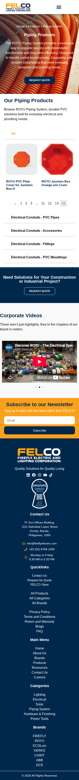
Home (21, 26)
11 (43, 203)
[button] (59, 7)
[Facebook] (34, 475)
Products (34, 26)
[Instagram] (39, 475)
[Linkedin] (28, 475)
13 (57, 203)
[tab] (39, 134)
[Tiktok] (51, 475)
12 (50, 203)
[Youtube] (45, 475)
